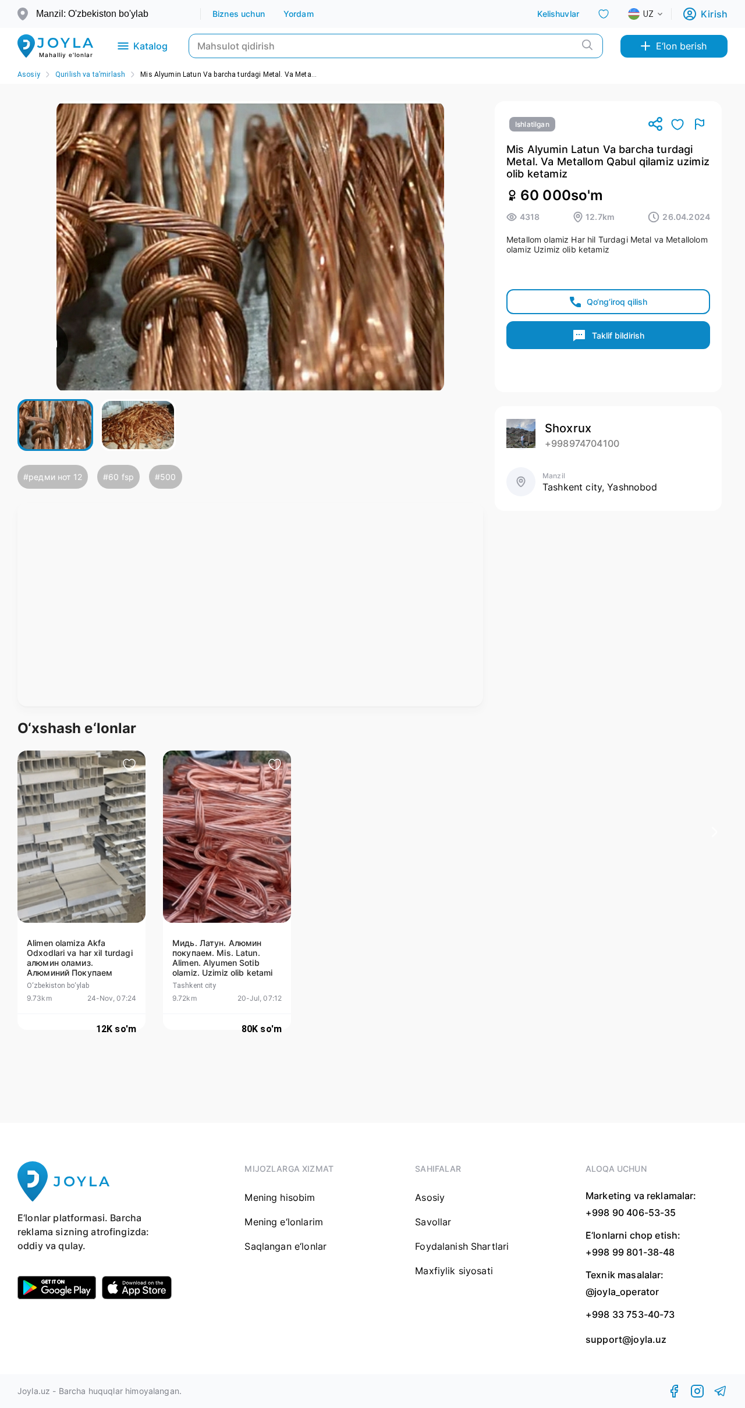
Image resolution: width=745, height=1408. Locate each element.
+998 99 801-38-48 (630, 1252)
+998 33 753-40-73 (630, 1314)
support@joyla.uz (626, 1339)
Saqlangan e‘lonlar (285, 1246)
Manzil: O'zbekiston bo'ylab (92, 14)
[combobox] (654, 14)
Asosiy (28, 74)
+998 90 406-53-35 (631, 1212)
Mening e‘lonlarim (283, 1222)
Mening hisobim (279, 1197)
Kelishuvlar (558, 14)
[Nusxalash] (655, 124)
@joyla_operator (622, 1291)
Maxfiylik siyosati (454, 1271)
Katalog (150, 46)
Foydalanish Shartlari (462, 1246)
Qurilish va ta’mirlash (90, 74)
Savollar (433, 1222)
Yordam (298, 14)
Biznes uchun (238, 14)
